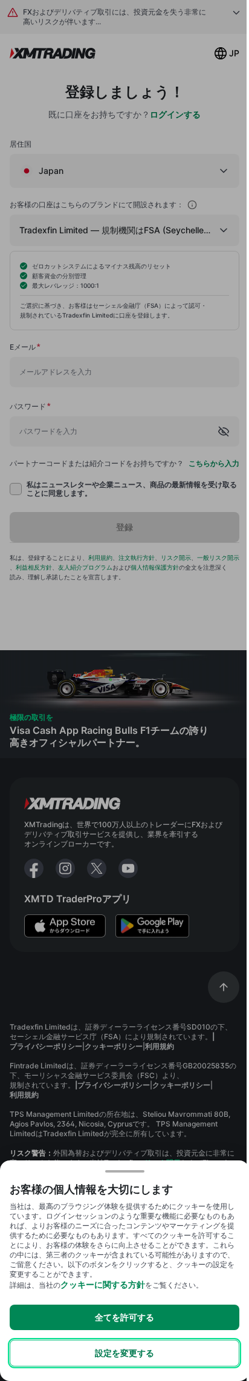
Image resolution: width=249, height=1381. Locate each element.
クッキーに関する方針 (102, 1284)
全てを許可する (124, 1317)
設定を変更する (124, 1353)
